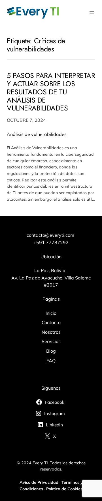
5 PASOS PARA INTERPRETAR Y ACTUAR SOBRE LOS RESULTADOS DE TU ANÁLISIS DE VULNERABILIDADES (51, 91)
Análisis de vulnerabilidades (37, 134)
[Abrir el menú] (91, 12)
